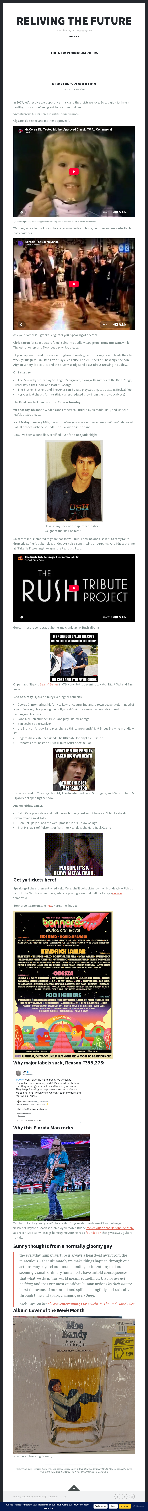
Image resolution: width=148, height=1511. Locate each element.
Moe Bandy (114, 1468)
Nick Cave (45, 1471)
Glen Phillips (85, 1468)
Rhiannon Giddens (60, 1471)
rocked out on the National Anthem (110, 1228)
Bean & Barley (49, 684)
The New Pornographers (82, 1471)
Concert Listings (70, 88)
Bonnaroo (57, 1468)
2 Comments (102, 1471)
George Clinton (70, 1468)
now (49, 906)
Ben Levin (46, 1468)
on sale (117, 893)
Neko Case (126, 1468)
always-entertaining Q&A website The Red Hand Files (91, 1304)
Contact (74, 36)
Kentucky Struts (100, 1468)
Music (82, 88)
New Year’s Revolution (74, 84)
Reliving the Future (74, 20)
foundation (94, 1233)
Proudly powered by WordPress (29, 1496)
